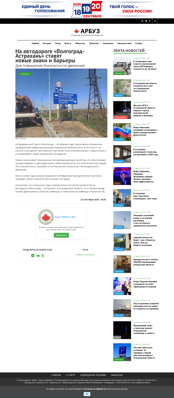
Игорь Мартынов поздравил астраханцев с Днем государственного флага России (145, 131)
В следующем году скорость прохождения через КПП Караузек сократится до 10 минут (145, 65)
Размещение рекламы (93, 375)
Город (58, 43)
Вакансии (117, 375)
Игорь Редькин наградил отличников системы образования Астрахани (145, 284)
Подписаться (61, 235)
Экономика (108, 43)
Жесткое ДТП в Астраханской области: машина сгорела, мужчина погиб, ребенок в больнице (144, 110)
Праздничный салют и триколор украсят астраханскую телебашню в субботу (143, 329)
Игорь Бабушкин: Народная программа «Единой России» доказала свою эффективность (143, 176)
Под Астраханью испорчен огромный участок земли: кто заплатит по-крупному (146, 306)
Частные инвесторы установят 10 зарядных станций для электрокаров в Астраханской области (144, 352)
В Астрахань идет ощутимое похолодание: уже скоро (145, 196)
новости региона (85, 254)
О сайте (70, 375)
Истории (47, 43)
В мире (138, 43)
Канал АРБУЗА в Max (65, 217)
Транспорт (94, 43)
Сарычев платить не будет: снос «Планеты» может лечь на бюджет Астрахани (144, 241)
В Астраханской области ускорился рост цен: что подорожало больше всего (145, 87)
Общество (80, 43)
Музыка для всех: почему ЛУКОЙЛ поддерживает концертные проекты (145, 262)
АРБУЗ (87, 31)
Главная (35, 43)
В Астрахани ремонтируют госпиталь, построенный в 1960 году (145, 152)
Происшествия (124, 43)
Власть (68, 43)
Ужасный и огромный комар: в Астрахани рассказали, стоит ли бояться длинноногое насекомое (145, 220)
